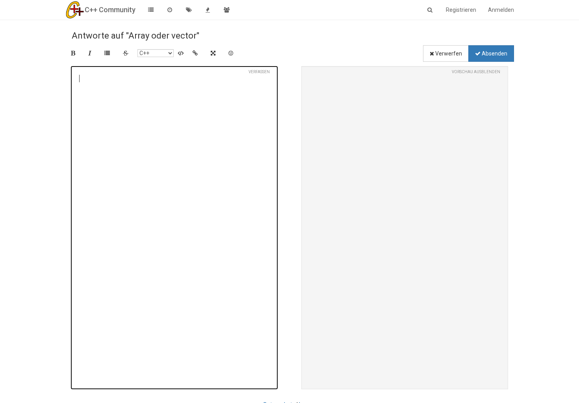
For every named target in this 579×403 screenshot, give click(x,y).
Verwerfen (448, 53)
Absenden (494, 53)
